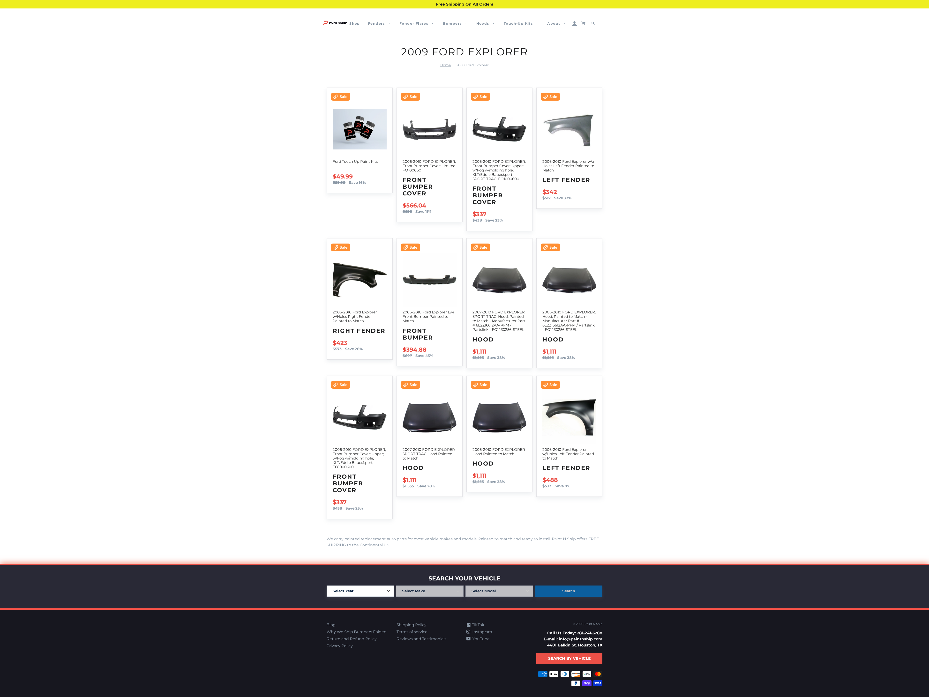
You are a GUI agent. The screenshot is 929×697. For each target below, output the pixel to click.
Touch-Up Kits (519, 23)
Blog (331, 625)
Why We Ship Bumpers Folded (357, 632)
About (554, 23)
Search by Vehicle (569, 658)
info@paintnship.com (580, 639)
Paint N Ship (593, 624)
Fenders (377, 23)
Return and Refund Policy (352, 639)
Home (445, 65)
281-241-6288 (589, 633)
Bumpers (453, 23)
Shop (354, 23)
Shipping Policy (412, 625)
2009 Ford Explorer (472, 65)
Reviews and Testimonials (421, 639)
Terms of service (412, 632)
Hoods (483, 23)
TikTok (477, 625)
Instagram (481, 632)
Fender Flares (414, 23)
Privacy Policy (340, 646)
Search (568, 591)
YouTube (481, 639)
